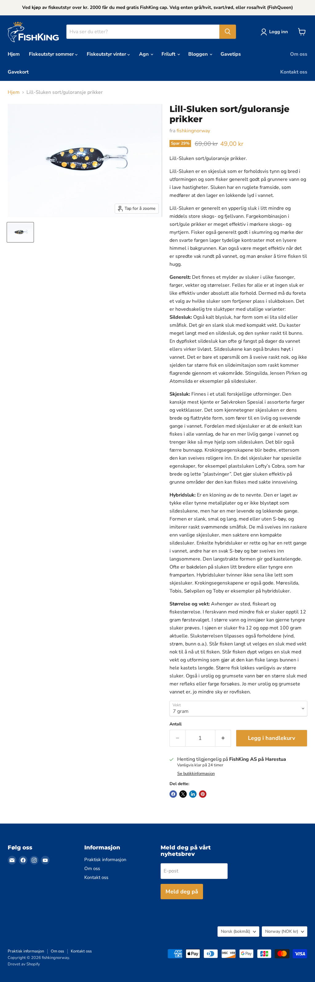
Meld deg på (181, 891)
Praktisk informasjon (105, 859)
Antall (175, 724)
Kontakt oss (293, 72)
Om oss (298, 54)
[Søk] (227, 32)
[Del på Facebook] (173, 794)
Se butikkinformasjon (196, 774)
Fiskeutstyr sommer (52, 54)
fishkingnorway (193, 130)
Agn (144, 54)
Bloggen (198, 54)
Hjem (14, 54)
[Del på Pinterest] (202, 794)
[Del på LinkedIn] (193, 794)
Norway (281, 931)
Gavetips (231, 54)
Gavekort (18, 72)
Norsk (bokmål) (235, 931)
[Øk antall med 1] (223, 738)
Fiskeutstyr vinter (107, 54)
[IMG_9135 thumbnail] (20, 232)
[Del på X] (183, 794)
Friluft (169, 54)
